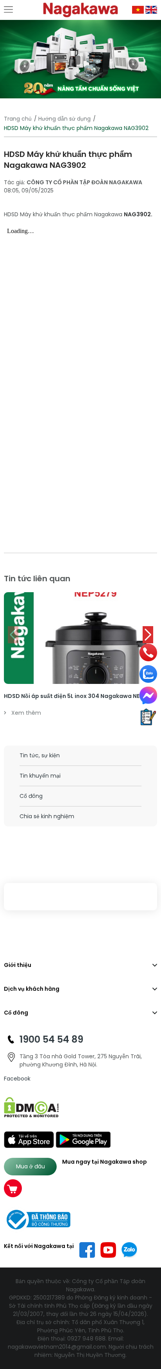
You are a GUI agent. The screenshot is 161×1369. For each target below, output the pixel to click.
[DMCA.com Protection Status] (31, 1107)
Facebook (17, 1078)
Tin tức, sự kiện (40, 755)
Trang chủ (18, 119)
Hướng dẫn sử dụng (64, 119)
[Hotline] (148, 652)
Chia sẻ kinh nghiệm (47, 816)
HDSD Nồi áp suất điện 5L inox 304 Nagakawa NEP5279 (80, 696)
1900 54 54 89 (51, 1039)
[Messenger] (148, 695)
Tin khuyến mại (40, 776)
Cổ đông (31, 796)
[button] (148, 634)
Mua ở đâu (30, 1166)
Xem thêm (26, 713)
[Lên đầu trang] (150, 1323)
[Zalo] (148, 674)
